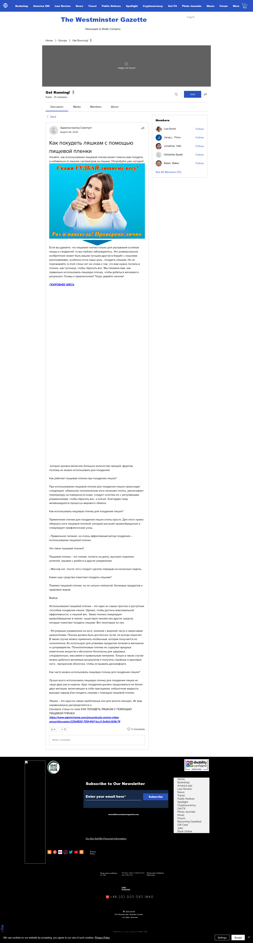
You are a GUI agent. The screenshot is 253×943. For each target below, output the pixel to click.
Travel (181, 795)
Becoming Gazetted (189, 821)
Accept (238, 937)
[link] (56, 106)
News (180, 792)
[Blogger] (49, 852)
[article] (97, 436)
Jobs (180, 828)
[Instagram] (65, 852)
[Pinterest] (55, 852)
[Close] (249, 937)
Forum (181, 818)
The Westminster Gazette (104, 19)
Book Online (184, 831)
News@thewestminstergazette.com (123, 814)
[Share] (143, 128)
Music (180, 815)
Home (181, 779)
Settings (222, 937)
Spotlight (182, 802)
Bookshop (183, 782)
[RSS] (81, 852)
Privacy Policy (102, 937)
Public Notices (185, 798)
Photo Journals (186, 811)
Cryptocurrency (186, 805)
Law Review (184, 788)
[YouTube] (76, 852)
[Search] (176, 94)
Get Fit (181, 808)
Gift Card (182, 824)
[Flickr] (60, 852)
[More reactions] (63, 729)
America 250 (184, 785)
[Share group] (205, 94)
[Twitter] (71, 852)
